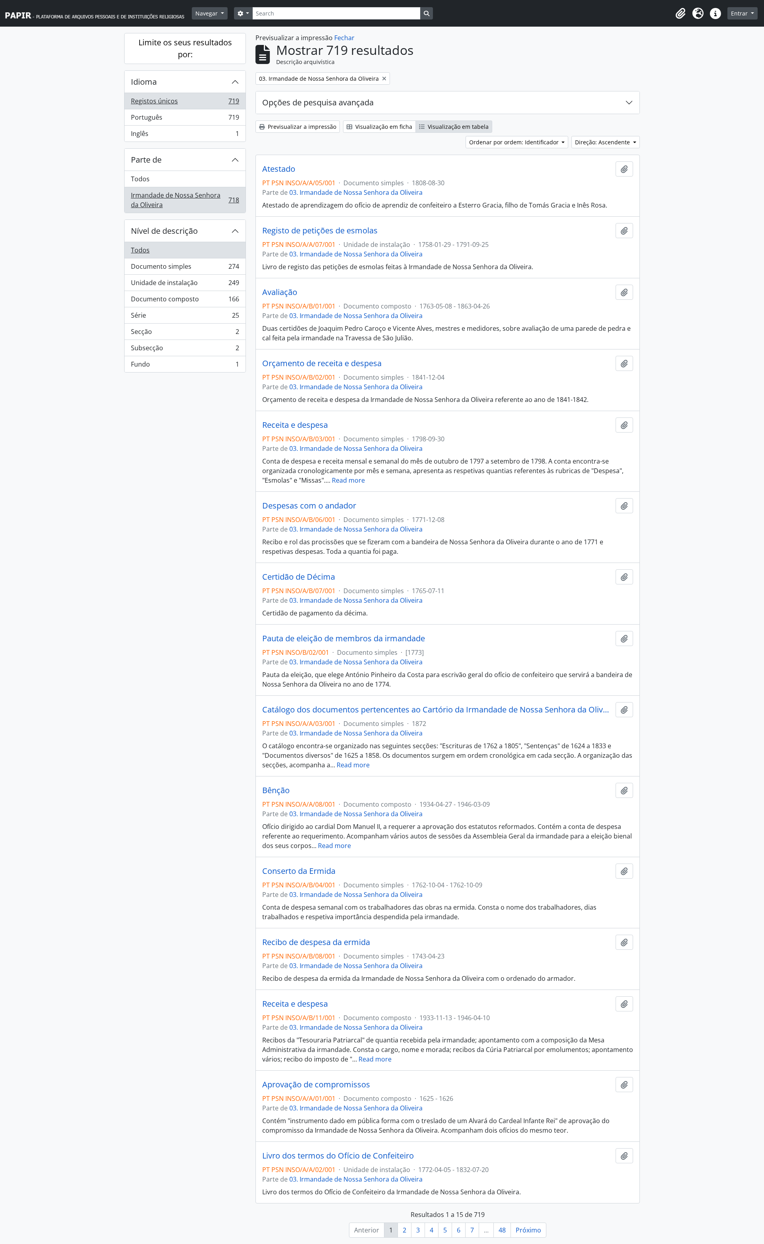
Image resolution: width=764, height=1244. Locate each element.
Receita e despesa (295, 425)
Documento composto (185, 301)
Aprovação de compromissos (316, 1084)
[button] (680, 13)
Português (185, 119)
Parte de (146, 159)
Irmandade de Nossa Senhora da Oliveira (185, 200)
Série (185, 317)
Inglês (185, 135)
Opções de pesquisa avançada (318, 102)
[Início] (98, 13)
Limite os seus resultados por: (185, 48)
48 (502, 1230)
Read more (348, 480)
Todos (140, 179)
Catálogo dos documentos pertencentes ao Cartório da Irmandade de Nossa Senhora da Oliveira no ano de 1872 (437, 709)
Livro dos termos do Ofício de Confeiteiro (338, 1156)
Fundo (185, 366)
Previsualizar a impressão (301, 126)
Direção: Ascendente (603, 142)
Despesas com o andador (309, 505)
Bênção (276, 790)
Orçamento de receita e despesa (322, 363)
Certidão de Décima (298, 577)
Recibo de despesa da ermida (316, 942)
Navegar (207, 13)
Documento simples (185, 268)
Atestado (278, 169)
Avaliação (279, 292)
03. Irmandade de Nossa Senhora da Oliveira (356, 192)
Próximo (528, 1230)
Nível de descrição (164, 230)
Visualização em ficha (383, 126)
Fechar (344, 37)
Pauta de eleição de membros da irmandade (343, 638)
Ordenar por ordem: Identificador (514, 142)
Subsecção (185, 350)
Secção (185, 333)
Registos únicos (185, 103)
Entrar (740, 13)
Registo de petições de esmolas (320, 230)
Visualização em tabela (457, 126)
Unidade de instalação (185, 284)
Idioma (144, 81)
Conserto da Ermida (298, 871)
